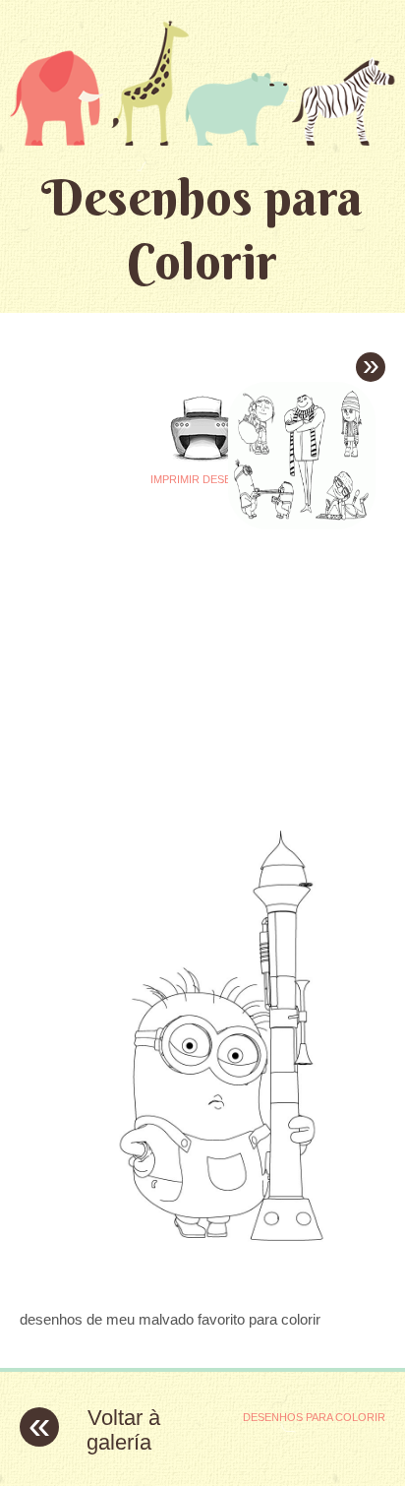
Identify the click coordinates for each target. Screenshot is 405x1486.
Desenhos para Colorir (202, 229)
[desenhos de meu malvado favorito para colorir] (202, 1280)
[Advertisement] (185, 653)
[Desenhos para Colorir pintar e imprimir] (202, 83)
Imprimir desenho (203, 479)
